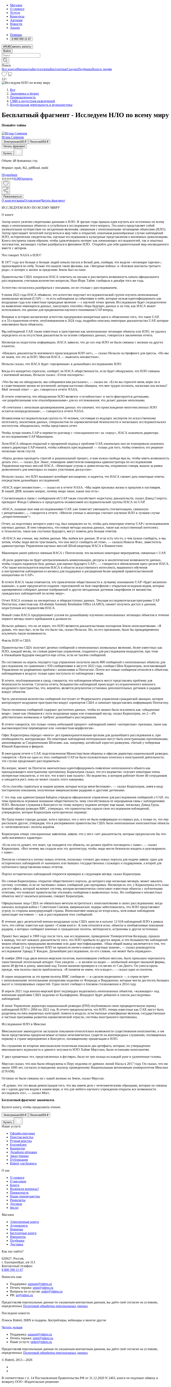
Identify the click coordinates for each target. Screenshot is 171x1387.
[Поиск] (5, 61)
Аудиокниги (19, 1225)
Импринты (24, 69)
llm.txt (14, 1207)
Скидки (72, 69)
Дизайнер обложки (23, 1152)
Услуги (15, 12)
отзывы (18, 200)
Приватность (19, 1192)
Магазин (16, 5)
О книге (7, 200)
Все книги (9, 69)
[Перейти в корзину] (9, 75)
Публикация (19, 1159)
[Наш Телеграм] (12, 1371)
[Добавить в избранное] (6, 184)
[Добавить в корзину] (18, 152)
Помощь (16, 34)
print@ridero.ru (43, 1287)
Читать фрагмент (14, 146)
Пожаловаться (12, 196)
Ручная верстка (21, 1141)
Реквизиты (17, 1200)
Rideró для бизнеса (23, 1163)
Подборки (85, 69)
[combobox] (85, 55)
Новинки (16, 1229)
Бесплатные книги (23, 1233)
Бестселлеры (41, 69)
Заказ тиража (19, 1156)
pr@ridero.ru (24, 1295)
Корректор (17, 1148)
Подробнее (9, 175)
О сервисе (17, 9)
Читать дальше (12, 1327)
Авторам (16, 20)
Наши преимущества (25, 1196)
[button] (85, 60)
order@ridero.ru (52, 1291)
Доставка (16, 1244)
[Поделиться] (6, 190)
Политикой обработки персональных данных (55, 1306)
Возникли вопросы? (24, 1189)
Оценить (26, 178)
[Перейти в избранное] (4, 75)
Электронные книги (24, 1222)
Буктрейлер (18, 1144)
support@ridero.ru (40, 1284)
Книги (14, 1185)
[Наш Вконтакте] (12, 1367)
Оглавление (32, 200)
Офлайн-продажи (22, 1133)
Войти (7, 51)
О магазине (18, 1181)
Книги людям (102, 69)
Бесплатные (58, 69)
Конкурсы (17, 16)
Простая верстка (21, 1137)
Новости (16, 24)
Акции (15, 27)
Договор (16, 1204)
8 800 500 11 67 (12, 1269)
